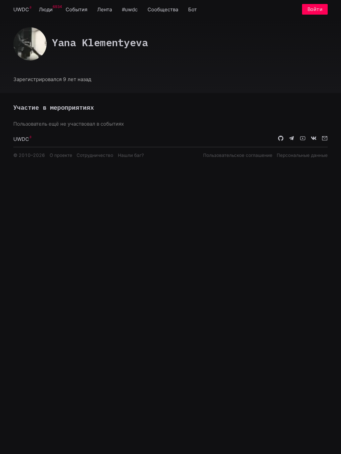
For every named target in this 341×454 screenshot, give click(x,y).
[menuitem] (21, 9)
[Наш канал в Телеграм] (292, 139)
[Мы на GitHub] (281, 139)
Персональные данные (302, 155)
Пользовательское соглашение (237, 155)
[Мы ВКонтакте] (314, 139)
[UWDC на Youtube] (303, 139)
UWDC (21, 9)
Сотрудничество (95, 155)
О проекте (61, 155)
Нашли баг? (131, 155)
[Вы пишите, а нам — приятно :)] (325, 139)
